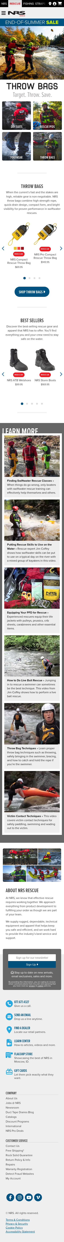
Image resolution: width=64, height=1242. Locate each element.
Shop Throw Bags (31, 292)
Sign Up (31, 964)
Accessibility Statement (20, 1231)
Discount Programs (17, 1121)
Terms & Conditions (18, 1220)
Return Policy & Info (18, 1160)
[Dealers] (50, 4)
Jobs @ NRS (13, 1103)
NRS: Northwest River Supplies (17, 14)
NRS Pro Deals (14, 1131)
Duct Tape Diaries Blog (20, 1112)
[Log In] (54, 4)
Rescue (15, 4)
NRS (4, 4)
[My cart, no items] (60, 3)
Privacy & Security (17, 1224)
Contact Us (12, 1146)
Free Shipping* (15, 1150)
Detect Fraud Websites (20, 1174)
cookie (40, 985)
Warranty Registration (19, 1169)
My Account (13, 1178)
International (13, 1126)
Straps (40, 4)
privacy (32, 985)
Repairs (10, 1164)
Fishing (28, 4)
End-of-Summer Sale (32, 22)
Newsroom (12, 1107)
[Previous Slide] (3, 248)
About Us (11, 1098)
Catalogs (11, 1117)
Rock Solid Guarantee (19, 1155)
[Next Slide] (61, 248)
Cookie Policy (14, 1228)
